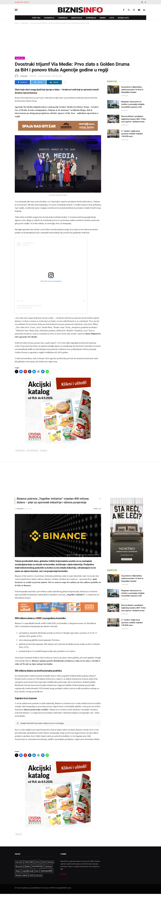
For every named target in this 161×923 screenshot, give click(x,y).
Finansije (63, 18)
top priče (19, 862)
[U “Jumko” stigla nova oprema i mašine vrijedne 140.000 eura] (113, 133)
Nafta (37, 871)
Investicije (76, 18)
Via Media (43, 450)
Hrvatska (50, 862)
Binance (18, 834)
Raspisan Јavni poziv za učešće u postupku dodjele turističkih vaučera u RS (132, 104)
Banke (103, 18)
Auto (111, 18)
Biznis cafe (123, 18)
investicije (37, 866)
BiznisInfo (24, 76)
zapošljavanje (28, 871)
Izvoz (37, 862)
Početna (36, 18)
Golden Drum (20, 450)
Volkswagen (38, 875)
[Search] (142, 2)
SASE (31, 875)
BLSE (44, 862)
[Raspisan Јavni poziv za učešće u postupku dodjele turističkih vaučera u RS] (113, 104)
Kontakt (63, 874)
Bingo (18, 871)
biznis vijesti (22, 875)
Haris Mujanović (32, 450)
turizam (48, 866)
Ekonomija (49, 18)
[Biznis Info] (80, 10)
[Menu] (16, 9)
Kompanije (91, 18)
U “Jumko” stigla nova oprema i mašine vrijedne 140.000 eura (132, 133)
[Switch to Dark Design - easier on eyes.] (145, 2)
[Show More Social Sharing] (64, 82)
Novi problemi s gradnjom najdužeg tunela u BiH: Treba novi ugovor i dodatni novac (57, 2)
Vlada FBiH (29, 862)
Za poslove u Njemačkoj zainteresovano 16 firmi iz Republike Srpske (132, 89)
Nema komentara (45, 76)
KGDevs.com (67, 888)
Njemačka (19, 866)
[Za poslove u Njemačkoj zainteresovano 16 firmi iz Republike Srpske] (113, 89)
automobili (46, 870)
